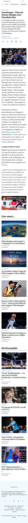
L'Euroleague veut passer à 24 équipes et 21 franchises (13, 242)
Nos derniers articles (10, 506)
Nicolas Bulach (6, 382)
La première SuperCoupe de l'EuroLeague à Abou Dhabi (14, 272)
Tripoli (14, 517)
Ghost (24, 515)
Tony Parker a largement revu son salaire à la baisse (13, 438)
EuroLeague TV (12, 132)
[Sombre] (21, 1)
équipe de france (6, 370)
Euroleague (24, 4)
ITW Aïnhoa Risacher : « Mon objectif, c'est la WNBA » (14, 469)
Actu (6, 4)
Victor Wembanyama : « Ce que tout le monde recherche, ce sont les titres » (14, 376)
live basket (11, 507)
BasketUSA (18, 507)
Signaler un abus (20, 509)
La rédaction (5, 36)
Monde (3, 405)
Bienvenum (20, 506)
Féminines (4, 464)
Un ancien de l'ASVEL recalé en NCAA (14, 408)
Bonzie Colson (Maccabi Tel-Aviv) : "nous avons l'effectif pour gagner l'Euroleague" (14, 303)
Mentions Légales (9, 509)
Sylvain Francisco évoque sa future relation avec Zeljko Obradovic (14, 335)
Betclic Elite (14, 4)
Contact (14, 511)
